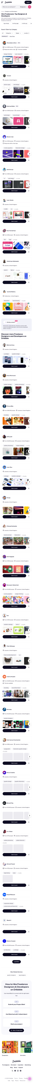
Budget (17, 33)
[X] (12, 1070)
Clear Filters (12, 36)
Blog (11, 1067)
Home (2, 11)
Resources (22, 1080)
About (15, 1067)
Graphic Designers (11, 975)
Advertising (28, 1065)
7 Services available (22, 49)
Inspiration (20, 1065)
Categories (8, 33)
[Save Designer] (28, 66)
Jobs (9, 1080)
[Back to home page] (8, 2)
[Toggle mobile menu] (2, 2)
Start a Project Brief (17, 1030)
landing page (15, 23)
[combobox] (10, 7)
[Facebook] (15, 1070)
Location (26, 33)
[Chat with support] (30, 1079)
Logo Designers (22, 975)
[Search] (29, 6)
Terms (16, 1078)
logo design (6, 23)
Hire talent (13, 1065)
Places (17, 1080)
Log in (28, 2)
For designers (5, 1065)
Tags (12, 1080)
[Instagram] (18, 1070)
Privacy (21, 1078)
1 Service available (8, 683)
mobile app (24, 23)
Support (21, 1067)
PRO (19, 42)
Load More (16, 961)
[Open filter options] (2, 33)
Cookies (26, 1078)
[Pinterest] (20, 1070)
